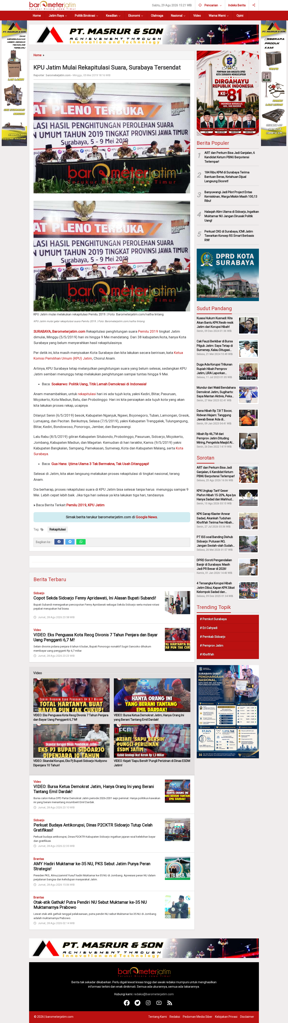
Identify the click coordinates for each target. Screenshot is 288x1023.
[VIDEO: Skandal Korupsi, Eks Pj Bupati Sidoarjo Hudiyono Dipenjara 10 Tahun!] (71, 741)
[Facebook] (59, 542)
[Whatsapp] (81, 542)
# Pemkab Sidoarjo (212, 636)
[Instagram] (148, 1004)
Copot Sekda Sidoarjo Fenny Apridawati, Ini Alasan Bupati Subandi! (95, 598)
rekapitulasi (87, 394)
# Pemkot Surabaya (213, 618)
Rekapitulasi (58, 529)
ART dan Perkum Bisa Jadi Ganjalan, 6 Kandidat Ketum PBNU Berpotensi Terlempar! (230, 157)
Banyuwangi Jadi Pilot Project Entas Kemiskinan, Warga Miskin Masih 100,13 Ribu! (231, 196)
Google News (146, 517)
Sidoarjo (39, 593)
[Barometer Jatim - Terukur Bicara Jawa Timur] (52, 5)
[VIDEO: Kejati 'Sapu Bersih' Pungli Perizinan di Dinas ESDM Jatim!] (152, 741)
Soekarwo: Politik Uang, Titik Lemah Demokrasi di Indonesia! (99, 384)
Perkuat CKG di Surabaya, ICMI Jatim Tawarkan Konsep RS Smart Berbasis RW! (229, 236)
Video (37, 630)
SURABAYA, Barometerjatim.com (59, 331)
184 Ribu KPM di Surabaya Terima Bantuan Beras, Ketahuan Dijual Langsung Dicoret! (227, 177)
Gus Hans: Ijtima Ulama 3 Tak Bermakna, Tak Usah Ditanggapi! (100, 464)
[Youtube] (159, 1004)
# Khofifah (207, 654)
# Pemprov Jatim (211, 645)
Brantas (39, 859)
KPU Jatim (96, 505)
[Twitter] (70, 542)
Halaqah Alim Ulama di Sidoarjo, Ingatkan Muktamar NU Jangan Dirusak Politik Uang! (232, 216)
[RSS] (170, 1004)
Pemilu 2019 (148, 331)
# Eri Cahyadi (208, 627)
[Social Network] (254, 5)
